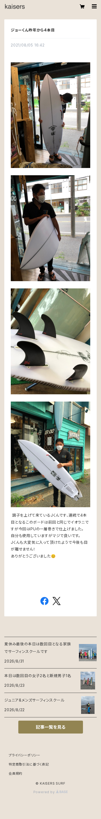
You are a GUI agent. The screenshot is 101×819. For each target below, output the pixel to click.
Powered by (44, 792)
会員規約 (15, 773)
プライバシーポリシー (24, 755)
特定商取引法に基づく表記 (29, 764)
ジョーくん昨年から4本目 (33, 30)
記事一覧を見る (50, 727)
